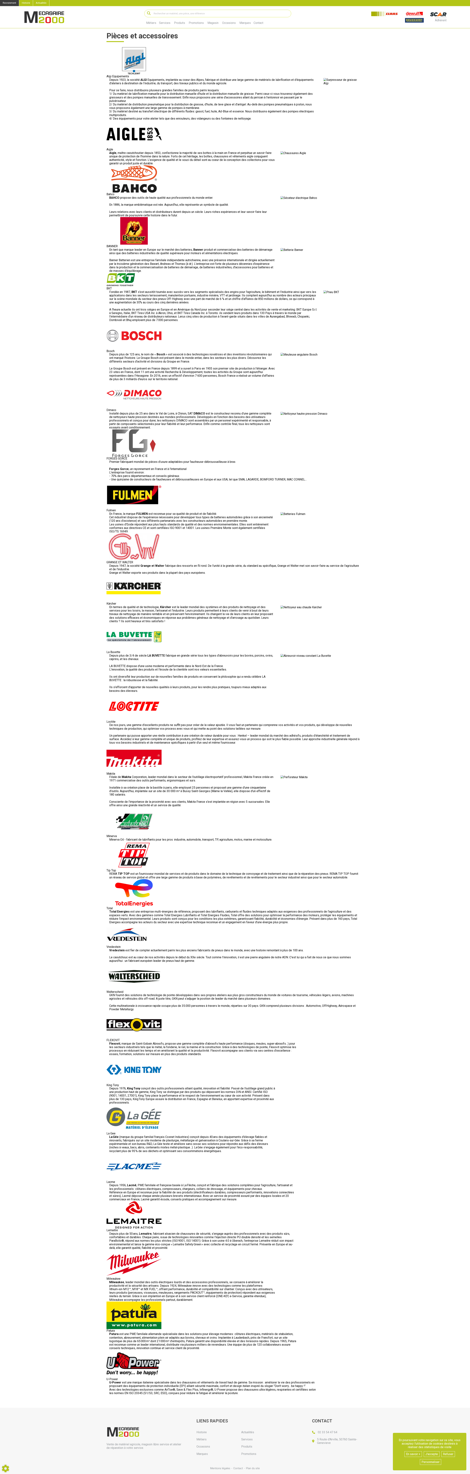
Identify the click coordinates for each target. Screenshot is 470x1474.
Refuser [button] (448, 1454)
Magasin (212, 22)
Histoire (26, 2)
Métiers (151, 23)
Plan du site (253, 1468)
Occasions (229, 22)
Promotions (196, 22)
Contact (258, 22)
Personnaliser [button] (431, 1462)
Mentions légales (220, 1468)
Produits (179, 23)
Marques (245, 22)
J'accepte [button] (431, 1454)
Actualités (41, 2)
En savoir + (413, 1454)
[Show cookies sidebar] (5, 1468)
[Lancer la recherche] (148, 13)
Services (164, 23)
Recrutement (9, 2)
